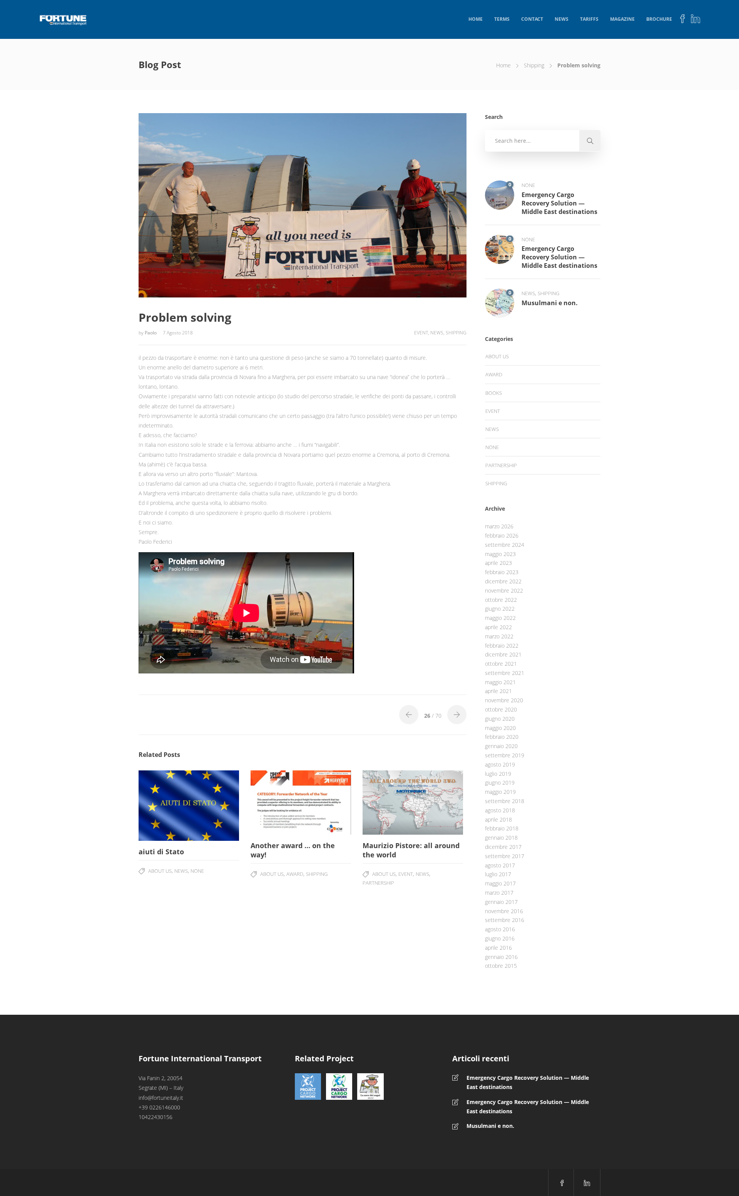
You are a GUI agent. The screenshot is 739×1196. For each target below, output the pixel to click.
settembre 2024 (504, 544)
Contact (532, 19)
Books (493, 392)
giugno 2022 (500, 608)
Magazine (622, 19)
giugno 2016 (500, 938)
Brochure (659, 19)
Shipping (534, 65)
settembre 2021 (504, 673)
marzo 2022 (499, 636)
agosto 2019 (500, 764)
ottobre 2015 (501, 965)
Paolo (151, 332)
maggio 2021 (500, 682)
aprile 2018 (498, 819)
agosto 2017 (500, 865)
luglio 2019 (498, 773)
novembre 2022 (504, 590)
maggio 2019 (500, 791)
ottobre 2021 (501, 663)
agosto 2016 (500, 929)
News (561, 19)
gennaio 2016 (501, 956)
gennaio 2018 (501, 837)
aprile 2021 (498, 691)
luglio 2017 (498, 874)
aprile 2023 (498, 562)
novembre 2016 (504, 911)
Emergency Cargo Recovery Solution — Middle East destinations (527, 1082)
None (197, 870)
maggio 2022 (500, 617)
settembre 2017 (504, 856)
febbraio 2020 (501, 736)
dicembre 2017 (503, 846)
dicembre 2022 (503, 581)
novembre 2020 (504, 700)
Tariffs (589, 19)
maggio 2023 (500, 554)
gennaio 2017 (501, 901)
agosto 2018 (500, 810)
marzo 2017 (499, 892)
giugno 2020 (500, 718)
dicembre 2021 (503, 654)
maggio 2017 (500, 883)
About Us (160, 870)
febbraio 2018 (501, 828)
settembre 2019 (504, 755)
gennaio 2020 (501, 746)
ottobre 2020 (501, 709)
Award (294, 873)
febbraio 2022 (501, 645)
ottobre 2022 (501, 599)
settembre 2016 (504, 920)
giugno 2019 (500, 782)
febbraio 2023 (501, 572)
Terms (502, 19)
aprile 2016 (498, 947)
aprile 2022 (498, 627)
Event (421, 332)
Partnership (378, 882)
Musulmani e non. (490, 1125)
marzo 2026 (499, 526)
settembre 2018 (504, 801)
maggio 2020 (500, 728)
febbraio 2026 (501, 535)
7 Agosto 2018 (178, 332)
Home (475, 19)
